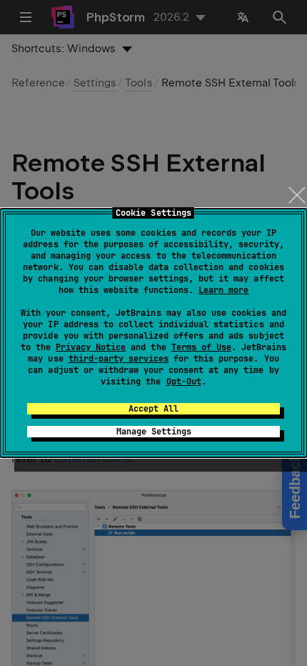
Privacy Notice (91, 347)
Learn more (223, 290)
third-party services (118, 358)
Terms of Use (201, 347)
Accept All (153, 408)
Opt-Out (183, 381)
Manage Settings (153, 431)
